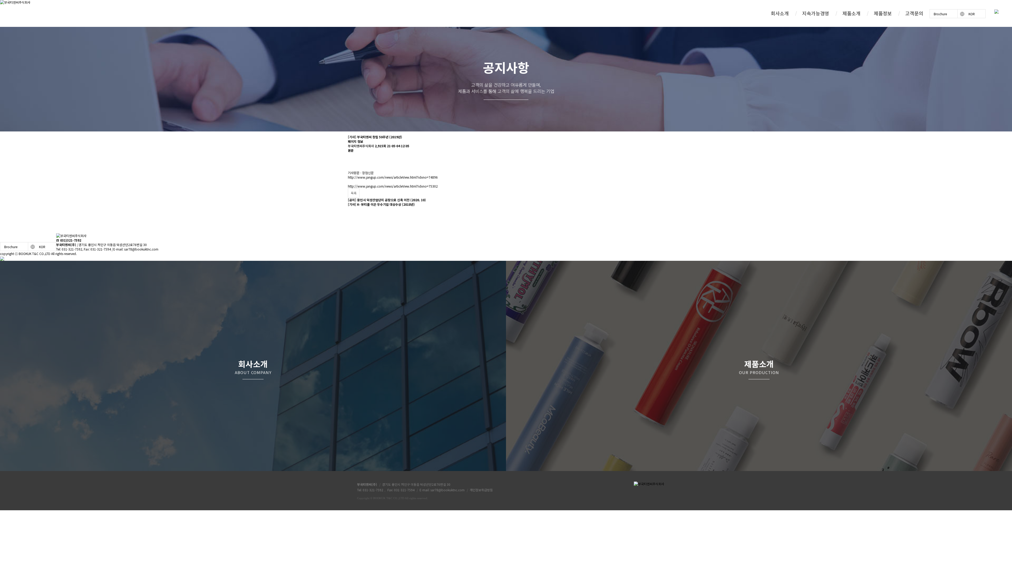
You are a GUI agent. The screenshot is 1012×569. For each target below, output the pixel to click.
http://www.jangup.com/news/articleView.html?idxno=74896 (393, 177)
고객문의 (914, 13)
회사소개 (780, 13)
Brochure (940, 14)
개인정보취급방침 (481, 490)
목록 (354, 193)
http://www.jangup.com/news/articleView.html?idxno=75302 (393, 186)
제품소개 (851, 13)
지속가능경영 (815, 13)
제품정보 (883, 13)
